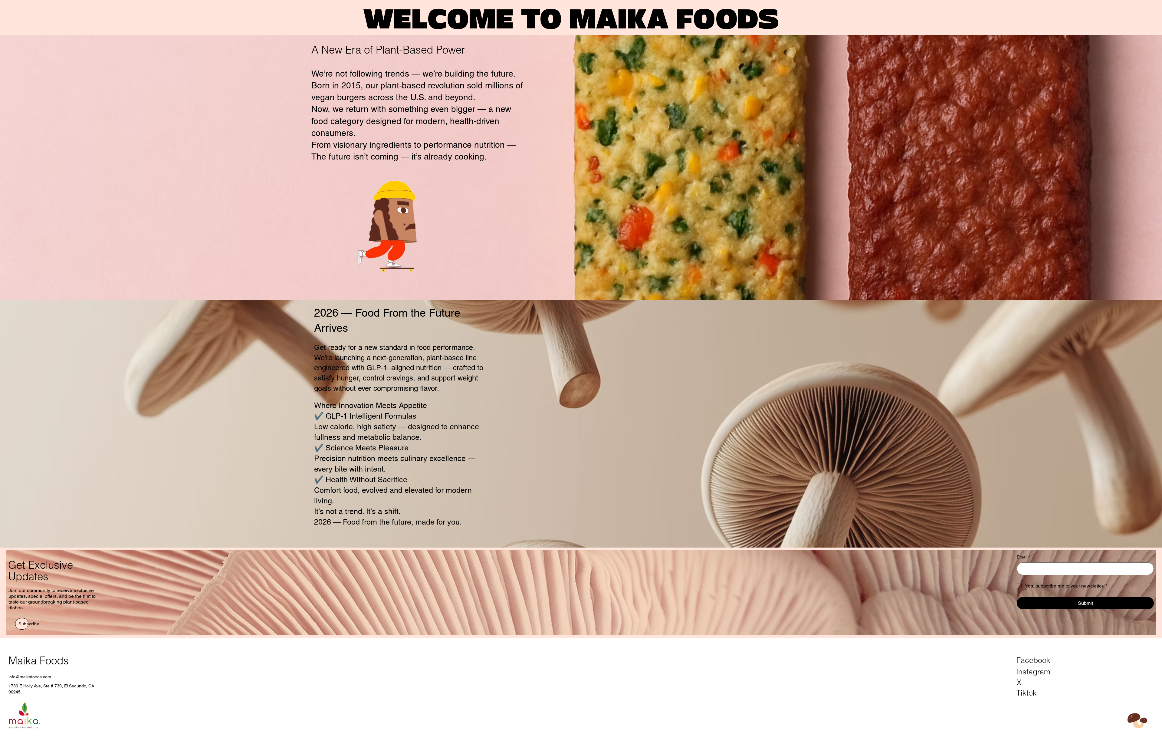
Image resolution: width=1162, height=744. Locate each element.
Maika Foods (38, 660)
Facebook (1033, 660)
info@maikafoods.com (29, 676)
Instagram (1033, 671)
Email (1023, 557)
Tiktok (1026, 692)
